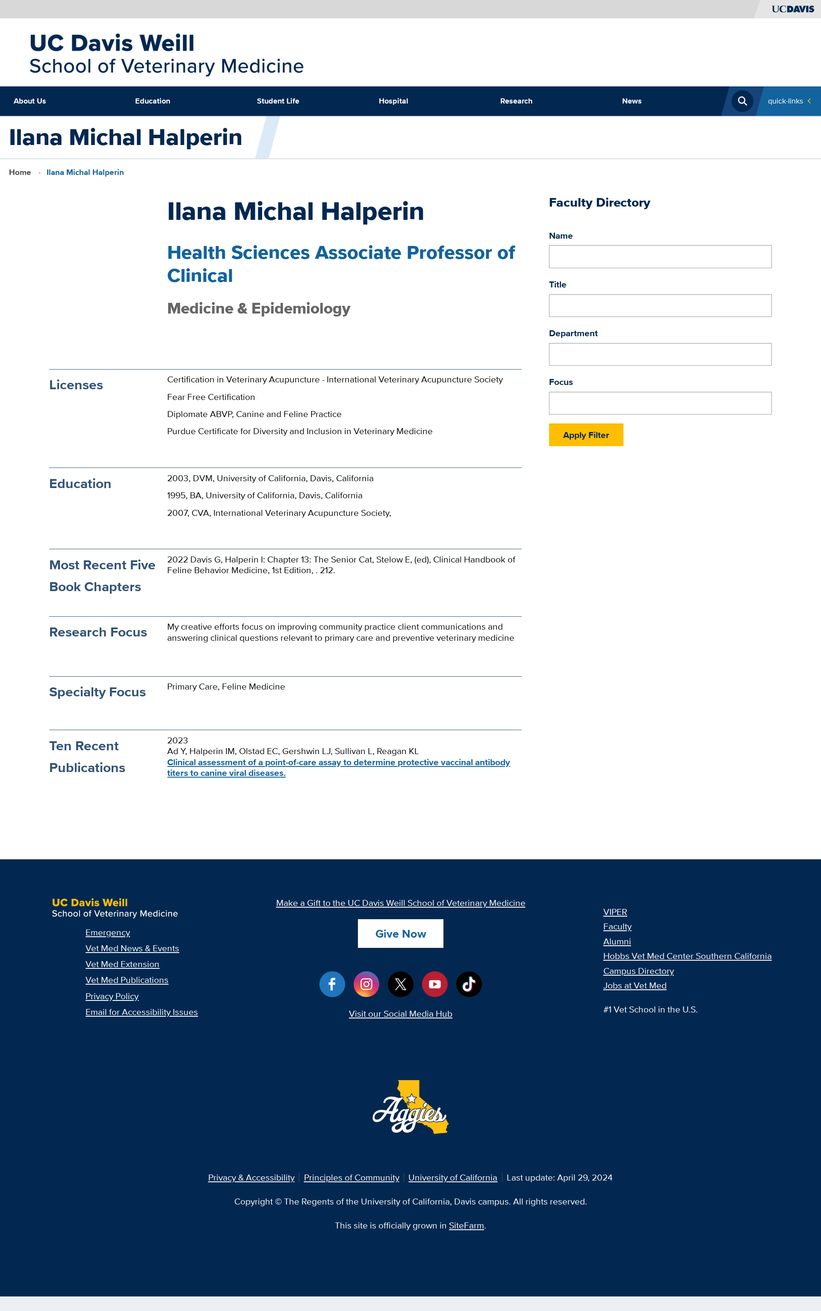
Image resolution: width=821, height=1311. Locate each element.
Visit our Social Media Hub (400, 1013)
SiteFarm (466, 1225)
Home (20, 172)
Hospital (393, 101)
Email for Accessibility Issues (142, 1011)
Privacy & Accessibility (251, 1177)
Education (152, 101)
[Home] (166, 51)
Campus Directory (638, 970)
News (632, 101)
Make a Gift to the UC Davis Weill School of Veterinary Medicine (401, 902)
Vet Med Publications (127, 979)
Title (558, 284)
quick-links (785, 100)
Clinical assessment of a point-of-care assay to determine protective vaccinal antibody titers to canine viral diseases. (338, 767)
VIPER (615, 911)
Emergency (108, 932)
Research (516, 101)
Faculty (617, 926)
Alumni (617, 941)
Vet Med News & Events (132, 948)
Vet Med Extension (122, 964)
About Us (30, 101)
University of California (452, 1177)
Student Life (278, 101)
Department (573, 333)
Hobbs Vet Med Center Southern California (687, 955)
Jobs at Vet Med (635, 985)
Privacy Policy (112, 996)
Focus (561, 381)
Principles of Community (351, 1177)
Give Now (400, 933)
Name (561, 235)
